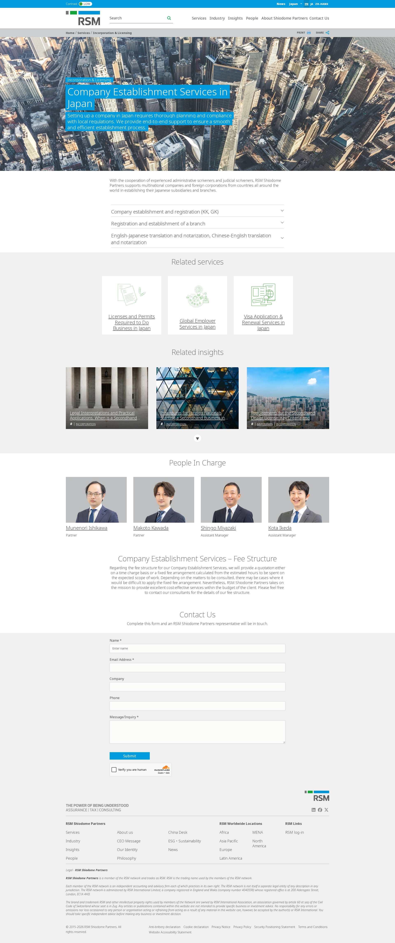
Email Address (120, 659)
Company (117, 678)
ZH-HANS (321, 4)
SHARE (320, 32)
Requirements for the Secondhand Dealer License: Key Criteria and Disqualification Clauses (283, 415)
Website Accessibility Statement (170, 932)
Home (70, 33)
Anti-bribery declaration (164, 927)
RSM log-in (294, 832)
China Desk (177, 832)
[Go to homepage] (85, 17)
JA (311, 4)
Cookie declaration (196, 927)
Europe (226, 849)
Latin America (231, 858)
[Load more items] (197, 438)
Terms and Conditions (313, 927)
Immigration (265, 424)
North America (259, 843)
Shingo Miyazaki (218, 527)
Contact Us (319, 18)
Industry (73, 840)
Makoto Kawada (150, 527)
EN (306, 4)
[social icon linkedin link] (313, 810)
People (252, 18)
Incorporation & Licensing (112, 33)
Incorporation (86, 424)
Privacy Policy (242, 927)
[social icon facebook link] (320, 810)
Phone (115, 698)
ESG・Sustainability (184, 840)
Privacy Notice (221, 927)
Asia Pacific (229, 840)
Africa (224, 832)
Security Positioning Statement (274, 927)
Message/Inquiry (123, 717)
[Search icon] (169, 18)
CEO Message (129, 840)
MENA (257, 832)
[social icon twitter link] (326, 810)
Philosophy (126, 858)
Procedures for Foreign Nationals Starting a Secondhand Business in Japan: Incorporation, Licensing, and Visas (193, 415)
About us (125, 832)
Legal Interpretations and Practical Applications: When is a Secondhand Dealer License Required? (103, 415)
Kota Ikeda (280, 527)
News (281, 4)
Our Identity (127, 849)
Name (114, 640)
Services (84, 33)
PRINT (301, 32)
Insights (72, 849)
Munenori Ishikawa (86, 527)
